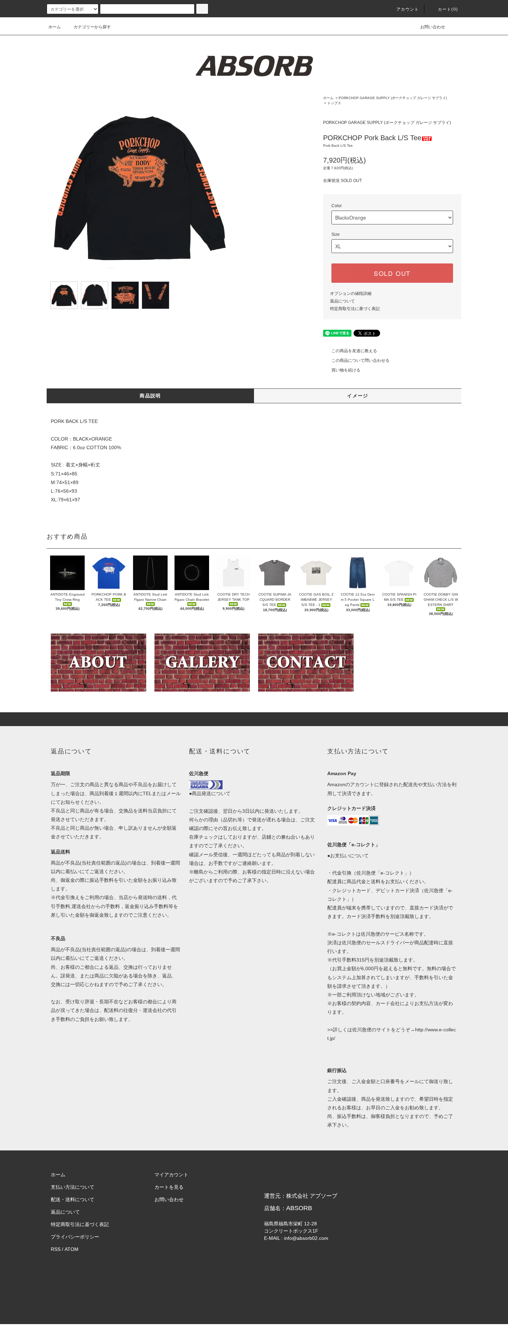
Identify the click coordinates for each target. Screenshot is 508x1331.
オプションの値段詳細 (350, 293)
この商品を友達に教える (354, 350)
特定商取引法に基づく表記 (355, 308)
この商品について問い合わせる (360, 360)
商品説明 (150, 395)
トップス (334, 103)
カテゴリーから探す (92, 27)
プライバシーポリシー (75, 1237)
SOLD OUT (392, 273)
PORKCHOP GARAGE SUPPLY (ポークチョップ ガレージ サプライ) (393, 98)
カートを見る (169, 1187)
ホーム (54, 27)
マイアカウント (171, 1174)
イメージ (357, 395)
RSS (55, 1249)
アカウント (407, 9)
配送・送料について (72, 1199)
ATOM (71, 1249)
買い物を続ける (345, 370)
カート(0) (448, 9)
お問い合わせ (432, 27)
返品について (342, 301)
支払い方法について (72, 1187)
